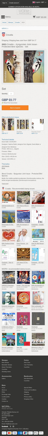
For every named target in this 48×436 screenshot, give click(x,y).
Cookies (4, 399)
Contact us (5, 401)
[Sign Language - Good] (38, 298)
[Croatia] (4, 34)
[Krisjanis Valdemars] (8, 298)
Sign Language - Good (38, 306)
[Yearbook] (23, 318)
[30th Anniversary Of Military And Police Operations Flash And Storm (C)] (23, 216)
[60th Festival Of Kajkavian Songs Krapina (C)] (8, 235)
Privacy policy (28, 397)
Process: (4, 151)
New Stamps (5, 362)
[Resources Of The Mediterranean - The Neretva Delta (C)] (8, 216)
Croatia (17, 22)
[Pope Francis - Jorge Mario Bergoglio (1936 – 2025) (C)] (23, 235)
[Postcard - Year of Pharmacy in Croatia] (8, 254)
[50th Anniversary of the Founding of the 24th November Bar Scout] (38, 277)
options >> (5, 28)
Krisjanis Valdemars (8, 306)
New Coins (27, 362)
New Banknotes (28, 378)
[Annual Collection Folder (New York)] (8, 339)
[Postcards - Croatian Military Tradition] (38, 216)
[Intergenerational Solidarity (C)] (8, 197)
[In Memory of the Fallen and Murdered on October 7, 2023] (8, 318)
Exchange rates (6, 394)
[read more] (5, 183)
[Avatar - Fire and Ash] (23, 277)
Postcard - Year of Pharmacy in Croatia (14, 262)
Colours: (4, 154)
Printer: (4, 149)
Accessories (7, 376)
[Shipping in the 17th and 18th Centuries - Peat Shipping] (38, 339)
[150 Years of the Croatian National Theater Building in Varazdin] (23, 197)
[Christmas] (23, 298)
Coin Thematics (28, 365)
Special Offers (28, 387)
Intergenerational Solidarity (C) (11, 206)
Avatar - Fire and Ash (23, 285)
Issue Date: (5, 142)
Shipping (26, 392)
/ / (40, 2)
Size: (3, 156)
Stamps (10, 22)
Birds (3, 168)
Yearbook (20, 327)
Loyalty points (6, 397)
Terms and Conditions (30, 390)
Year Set (19, 347)
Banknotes (28, 376)
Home (4, 22)
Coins (26, 360)
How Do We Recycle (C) (39, 243)
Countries (4, 369)
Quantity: (5, 94)
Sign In (4, 3)
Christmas (20, 306)
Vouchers (26, 394)
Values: (4, 159)
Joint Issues (5, 166)
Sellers (4, 378)
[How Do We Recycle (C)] (38, 235)
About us (4, 390)
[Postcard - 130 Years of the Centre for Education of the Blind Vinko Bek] (38, 254)
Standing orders (6, 371)
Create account (14, 3)
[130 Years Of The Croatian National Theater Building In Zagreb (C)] (23, 254)
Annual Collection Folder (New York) (13, 347)
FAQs (3, 392)
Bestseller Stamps (7, 365)
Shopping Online (28, 399)
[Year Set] (23, 339)
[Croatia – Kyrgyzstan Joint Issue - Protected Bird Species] (8, 124)
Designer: (5, 144)
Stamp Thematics (7, 367)
